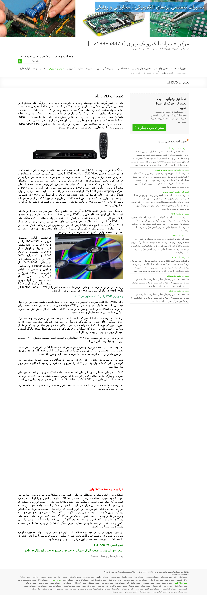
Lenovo (43, 577)
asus (50, 577)
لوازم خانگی (108, 68)
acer (29, 577)
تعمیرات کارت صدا (82, 580)
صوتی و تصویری (56, 68)
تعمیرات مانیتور (128, 580)
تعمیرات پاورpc (68, 580)
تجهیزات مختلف (178, 68)
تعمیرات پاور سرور (88, 586)
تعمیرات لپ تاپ (85, 68)
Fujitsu (22, 577)
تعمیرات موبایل (93, 583)
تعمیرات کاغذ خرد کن (113, 586)
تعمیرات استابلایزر (55, 586)
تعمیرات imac (115, 577)
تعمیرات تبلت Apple (180, 213)
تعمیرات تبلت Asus (180, 235)
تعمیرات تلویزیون (148, 583)
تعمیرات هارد (169, 580)
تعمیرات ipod (127, 577)
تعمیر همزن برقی (130, 592)
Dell (59, 577)
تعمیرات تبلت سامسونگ (178, 275)
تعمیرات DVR (43, 580)
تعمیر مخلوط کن (144, 592)
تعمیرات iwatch (88, 577)
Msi (185, 580)
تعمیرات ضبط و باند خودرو (27, 580)
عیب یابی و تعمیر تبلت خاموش (175, 191)
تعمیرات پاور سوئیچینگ (72, 586)
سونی (65, 577)
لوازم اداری (24, 68)
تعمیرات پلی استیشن (169, 589)
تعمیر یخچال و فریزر (141, 68)
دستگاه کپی (67, 583)
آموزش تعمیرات (150, 72)
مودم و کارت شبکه (114, 580)
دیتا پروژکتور (167, 586)
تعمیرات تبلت (39, 68)
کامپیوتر (71, 68)
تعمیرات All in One (156, 580)
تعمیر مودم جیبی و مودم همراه (66, 589)
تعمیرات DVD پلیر (180, 583)
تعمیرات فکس (55, 583)
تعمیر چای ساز (161, 68)
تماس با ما (135, 72)
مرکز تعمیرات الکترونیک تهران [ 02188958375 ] (138, 43)
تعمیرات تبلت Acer (180, 257)
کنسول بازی (167, 72)
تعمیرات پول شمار (180, 586)
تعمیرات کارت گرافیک (98, 580)
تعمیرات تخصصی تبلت (172, 141)
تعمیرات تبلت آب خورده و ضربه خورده (171, 170)
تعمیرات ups (42, 586)
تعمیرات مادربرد (141, 580)
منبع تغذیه (181, 72)
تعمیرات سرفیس (107, 583)
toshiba (35, 577)
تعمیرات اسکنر (30, 583)
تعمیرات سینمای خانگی (164, 583)
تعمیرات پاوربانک (30, 586)
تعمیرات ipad (138, 577)
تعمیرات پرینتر (43, 583)
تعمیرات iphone (166, 577)
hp (55, 577)
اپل (98, 68)
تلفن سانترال (156, 586)
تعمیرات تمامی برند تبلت (178, 148)
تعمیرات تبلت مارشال (179, 291)
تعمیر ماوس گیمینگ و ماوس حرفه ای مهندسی (94, 589)
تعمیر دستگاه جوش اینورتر (178, 592)
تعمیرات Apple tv (102, 577)
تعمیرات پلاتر (145, 586)
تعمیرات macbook (152, 577)
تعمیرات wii (139, 589)
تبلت (84, 583)
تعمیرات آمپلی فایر (133, 583)
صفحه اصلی (123, 68)
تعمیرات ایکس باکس (152, 589)
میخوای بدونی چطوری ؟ (149, 127)
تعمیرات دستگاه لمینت (131, 586)
